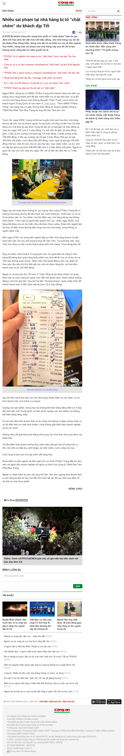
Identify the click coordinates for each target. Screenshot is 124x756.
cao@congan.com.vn (22, 748)
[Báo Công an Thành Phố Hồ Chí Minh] (66, 3)
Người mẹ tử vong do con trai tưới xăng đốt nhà (26, 641)
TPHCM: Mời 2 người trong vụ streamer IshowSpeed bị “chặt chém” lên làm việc (42, 73)
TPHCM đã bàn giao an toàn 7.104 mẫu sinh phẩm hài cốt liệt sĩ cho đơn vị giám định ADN (103, 64)
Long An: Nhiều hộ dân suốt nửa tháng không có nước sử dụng (33, 673)
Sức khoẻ (92, 86)
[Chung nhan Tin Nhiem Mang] (21, 751)
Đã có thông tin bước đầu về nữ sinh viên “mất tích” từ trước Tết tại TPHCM (40, 656)
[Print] (80, 32)
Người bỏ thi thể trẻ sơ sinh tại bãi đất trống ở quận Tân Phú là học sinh (38, 691)
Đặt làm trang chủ (16, 701)
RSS (80, 11)
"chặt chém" (50, 103)
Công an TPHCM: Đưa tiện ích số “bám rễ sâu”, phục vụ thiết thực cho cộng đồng (103, 143)
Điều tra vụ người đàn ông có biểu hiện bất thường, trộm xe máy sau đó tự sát (41, 683)
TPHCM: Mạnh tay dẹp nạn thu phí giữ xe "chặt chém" (29, 88)
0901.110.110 (68, 701)
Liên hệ (33, 701)
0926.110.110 (55, 701)
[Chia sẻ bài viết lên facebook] (73, 32)
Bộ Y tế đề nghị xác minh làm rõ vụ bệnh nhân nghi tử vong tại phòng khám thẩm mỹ (102, 132)
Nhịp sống (92, 17)
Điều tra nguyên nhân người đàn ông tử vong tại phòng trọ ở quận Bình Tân (39, 665)
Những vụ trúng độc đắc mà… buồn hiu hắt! (24, 636)
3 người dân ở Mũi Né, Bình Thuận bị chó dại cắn (27, 646)
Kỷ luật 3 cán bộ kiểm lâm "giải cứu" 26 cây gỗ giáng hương (32, 678)
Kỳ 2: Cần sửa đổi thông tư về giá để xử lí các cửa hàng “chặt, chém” (37, 83)
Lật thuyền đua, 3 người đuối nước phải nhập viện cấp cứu (32, 651)
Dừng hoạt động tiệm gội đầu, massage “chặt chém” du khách (33, 78)
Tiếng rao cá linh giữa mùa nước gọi (103, 79)
